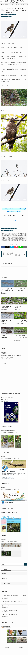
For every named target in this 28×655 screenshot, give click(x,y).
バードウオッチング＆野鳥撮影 (7, 16)
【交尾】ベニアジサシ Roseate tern (10, 611)
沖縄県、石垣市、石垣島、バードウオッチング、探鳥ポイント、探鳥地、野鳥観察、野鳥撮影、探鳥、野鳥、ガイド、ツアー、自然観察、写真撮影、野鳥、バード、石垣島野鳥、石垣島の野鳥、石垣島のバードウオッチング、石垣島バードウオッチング (14, 235)
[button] (3, 247)
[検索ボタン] (27, 1)
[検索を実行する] (25, 564)
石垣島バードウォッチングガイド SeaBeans (14, 1)
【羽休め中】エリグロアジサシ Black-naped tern (13, 615)
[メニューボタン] (1, 1)
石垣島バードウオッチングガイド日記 (9, 14)
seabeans (14, 269)
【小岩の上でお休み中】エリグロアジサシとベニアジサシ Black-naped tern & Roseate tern (14, 597)
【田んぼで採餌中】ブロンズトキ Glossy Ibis (12, 602)
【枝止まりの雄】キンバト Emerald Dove (11, 606)
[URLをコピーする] (25, 247)
